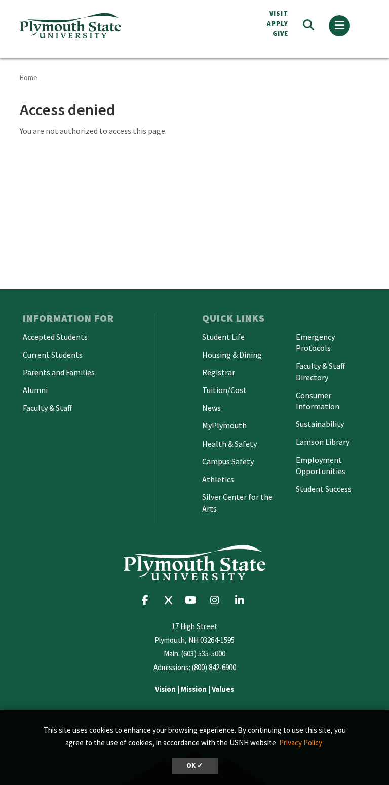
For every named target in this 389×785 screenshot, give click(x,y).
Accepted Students (55, 337)
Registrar (218, 372)
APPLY (277, 23)
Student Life (223, 337)
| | (194, 689)
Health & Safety (229, 444)
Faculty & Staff (47, 408)
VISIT (278, 13)
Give (280, 33)
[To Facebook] (148, 600)
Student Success (324, 489)
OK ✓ (194, 765)
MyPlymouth (224, 425)
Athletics (218, 479)
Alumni (35, 390)
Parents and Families (59, 372)
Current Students (53, 354)
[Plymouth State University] (103, 26)
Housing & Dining (232, 354)
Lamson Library (322, 442)
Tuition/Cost (224, 390)
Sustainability (320, 424)
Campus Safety (228, 461)
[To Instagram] (218, 600)
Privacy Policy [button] (300, 743)
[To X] (171, 600)
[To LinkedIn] (242, 600)
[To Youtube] (193, 600)
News (211, 408)
